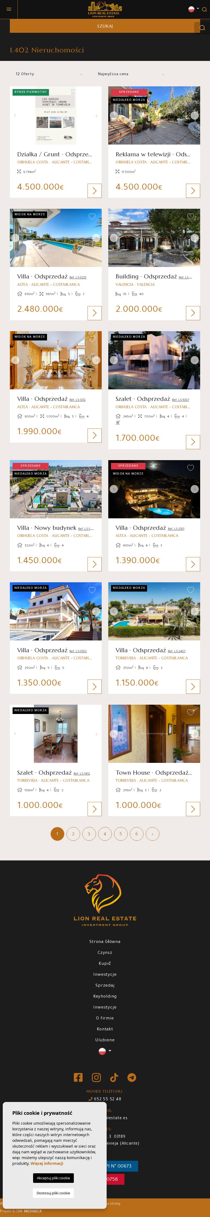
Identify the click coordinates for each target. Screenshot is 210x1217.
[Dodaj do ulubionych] (92, 94)
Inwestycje (105, 975)
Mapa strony (110, 1204)
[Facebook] (79, 1078)
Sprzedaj (105, 986)
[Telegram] (131, 1078)
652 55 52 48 (107, 1100)
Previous (15, 115)
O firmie (105, 1018)
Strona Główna (105, 942)
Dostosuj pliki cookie (53, 1192)
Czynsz (105, 953)
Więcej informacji (47, 1163)
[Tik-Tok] (114, 1078)
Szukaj (105, 26)
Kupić (105, 964)
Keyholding (105, 997)
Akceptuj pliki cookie (53, 1177)
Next (96, 115)
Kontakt (105, 1029)
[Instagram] (97, 1078)
